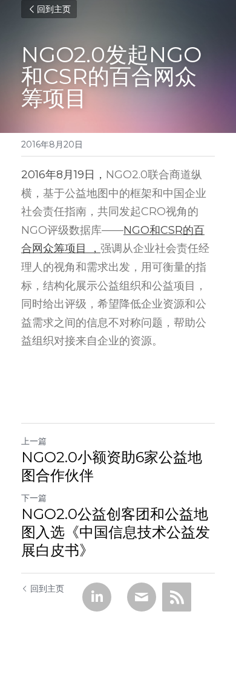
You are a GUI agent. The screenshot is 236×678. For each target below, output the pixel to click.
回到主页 (54, 9)
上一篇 (34, 441)
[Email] (141, 597)
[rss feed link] (176, 597)
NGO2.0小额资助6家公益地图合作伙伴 (111, 466)
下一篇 (34, 497)
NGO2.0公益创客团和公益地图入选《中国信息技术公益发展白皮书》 (115, 532)
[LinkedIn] (96, 597)
